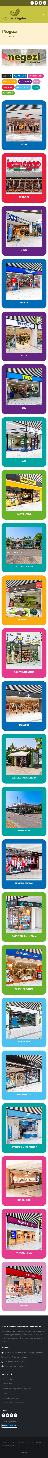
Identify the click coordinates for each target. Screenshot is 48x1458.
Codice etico (7, 1384)
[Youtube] (36, 3)
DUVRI (4, 1393)
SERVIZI (35, 87)
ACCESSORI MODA (35, 76)
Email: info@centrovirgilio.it (15, 1366)
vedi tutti (7, 76)
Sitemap (24, 1452)
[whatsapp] (44, 3)
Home (3, 37)
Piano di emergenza (10, 1398)
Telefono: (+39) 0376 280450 (16, 1357)
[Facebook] (32, 3)
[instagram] (40, 3)
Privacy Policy (7, 1379)
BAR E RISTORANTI (9, 82)
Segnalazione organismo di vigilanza (16, 1389)
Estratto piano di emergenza (13, 1403)
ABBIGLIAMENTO (20, 76)
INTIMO (36, 82)
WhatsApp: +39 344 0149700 (15, 1362)
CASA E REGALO (25, 82)
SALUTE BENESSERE (23, 87)
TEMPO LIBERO (8, 93)
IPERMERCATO (8, 87)
